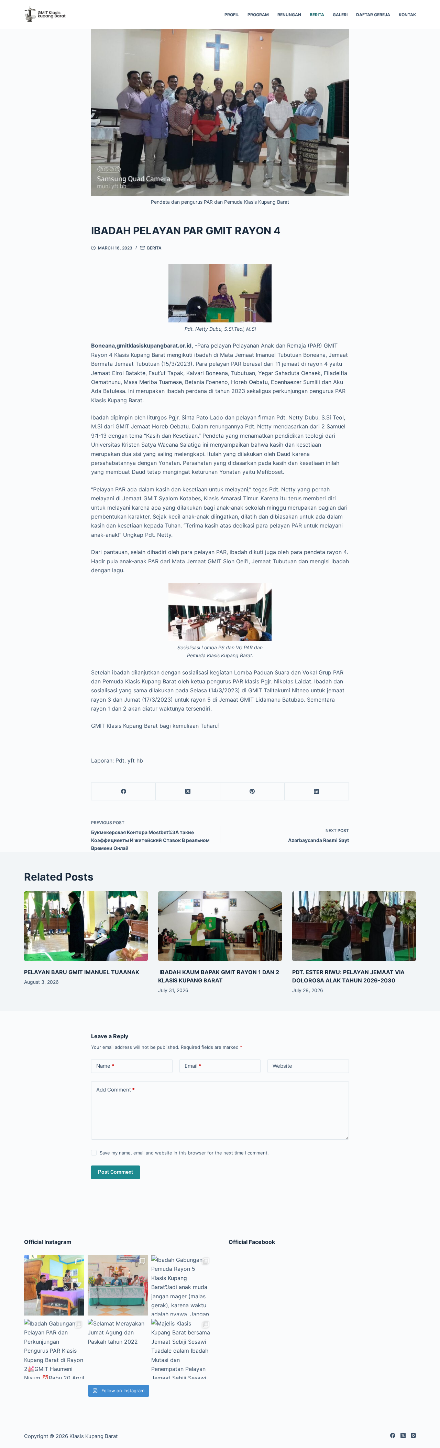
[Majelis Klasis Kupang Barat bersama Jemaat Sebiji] (181, 1349)
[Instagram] (413, 1435)
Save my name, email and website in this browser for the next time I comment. (184, 1153)
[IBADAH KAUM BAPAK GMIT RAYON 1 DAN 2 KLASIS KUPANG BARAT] (220, 926)
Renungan (289, 14)
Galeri (340, 14)
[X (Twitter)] (188, 791)
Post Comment (115, 1172)
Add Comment (115, 1089)
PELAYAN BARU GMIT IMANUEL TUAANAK (81, 972)
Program (258, 14)
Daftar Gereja (373, 14)
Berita (317, 14)
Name (105, 1066)
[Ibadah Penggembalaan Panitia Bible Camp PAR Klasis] (54, 1285)
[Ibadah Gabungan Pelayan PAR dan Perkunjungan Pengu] (54, 1349)
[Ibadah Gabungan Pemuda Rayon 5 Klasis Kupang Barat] (181, 1285)
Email (193, 1066)
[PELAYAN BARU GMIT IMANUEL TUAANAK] (86, 926)
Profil (231, 14)
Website (282, 1066)
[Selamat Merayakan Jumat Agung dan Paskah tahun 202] (118, 1349)
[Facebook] (123, 791)
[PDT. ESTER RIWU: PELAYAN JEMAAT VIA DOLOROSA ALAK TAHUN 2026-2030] (354, 926)
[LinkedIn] (317, 791)
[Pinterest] (252, 791)
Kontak (407, 14)
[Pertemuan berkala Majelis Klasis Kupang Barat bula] (118, 1285)
